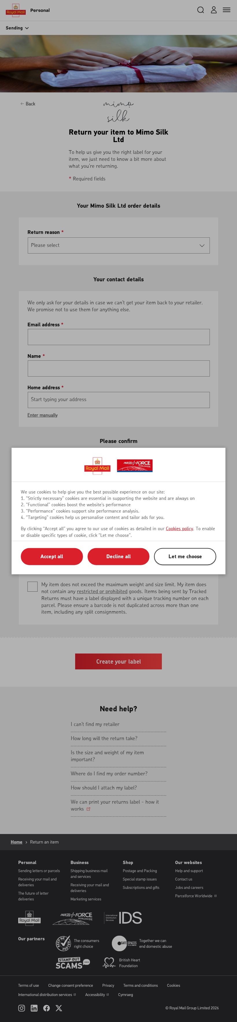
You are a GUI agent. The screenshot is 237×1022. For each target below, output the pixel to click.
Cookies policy (179, 528)
